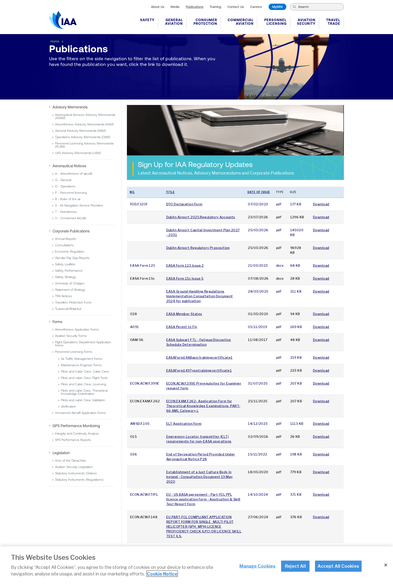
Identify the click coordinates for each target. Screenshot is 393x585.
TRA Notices (63, 296)
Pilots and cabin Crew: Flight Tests (84, 377)
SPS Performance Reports (73, 439)
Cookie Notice (162, 573)
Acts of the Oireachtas (70, 460)
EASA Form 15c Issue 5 (185, 278)
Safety (147, 20)
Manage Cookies (257, 566)
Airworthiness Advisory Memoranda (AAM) (84, 124)
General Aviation (174, 21)
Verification (68, 406)
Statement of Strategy (70, 289)
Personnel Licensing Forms (73, 351)
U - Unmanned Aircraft (70, 218)
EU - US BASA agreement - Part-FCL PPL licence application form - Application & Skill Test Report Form (203, 499)
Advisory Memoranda (70, 107)
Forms (57, 322)
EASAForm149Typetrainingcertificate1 (199, 370)
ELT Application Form (184, 424)
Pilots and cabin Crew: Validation (83, 400)
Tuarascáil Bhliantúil (68, 308)
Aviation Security (306, 21)
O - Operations (65, 186)
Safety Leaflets (65, 264)
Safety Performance (69, 270)
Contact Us (235, 7)
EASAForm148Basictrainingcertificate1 (199, 357)
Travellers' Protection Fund (73, 302)
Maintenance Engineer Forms (81, 365)
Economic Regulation (69, 251)
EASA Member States (184, 314)
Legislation (61, 453)
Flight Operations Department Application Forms (83, 344)
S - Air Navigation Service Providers (79, 205)
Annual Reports (65, 238)
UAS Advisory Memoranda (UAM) (78, 152)
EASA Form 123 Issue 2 (185, 265)
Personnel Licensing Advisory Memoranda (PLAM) (84, 145)
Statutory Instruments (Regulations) (79, 479)
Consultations (64, 245)
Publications (194, 7)
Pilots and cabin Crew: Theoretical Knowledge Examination (84, 392)
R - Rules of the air (68, 199)
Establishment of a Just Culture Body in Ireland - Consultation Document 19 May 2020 (199, 476)
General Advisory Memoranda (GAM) (80, 130)
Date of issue (258, 192)
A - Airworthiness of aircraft (73, 173)
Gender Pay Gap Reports (72, 257)
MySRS (277, 7)
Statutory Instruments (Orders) (76, 473)
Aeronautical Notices (69, 166)
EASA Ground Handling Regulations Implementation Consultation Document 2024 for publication (199, 296)
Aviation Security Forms (71, 335)
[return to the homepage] (63, 20)
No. (132, 192)
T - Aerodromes (66, 211)
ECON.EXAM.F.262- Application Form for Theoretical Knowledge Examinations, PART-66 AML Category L (203, 406)
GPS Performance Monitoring (76, 426)
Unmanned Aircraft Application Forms (80, 412)
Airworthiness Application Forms (77, 329)
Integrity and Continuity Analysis (77, 433)
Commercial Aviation (241, 21)
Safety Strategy (65, 277)
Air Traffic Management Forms (81, 358)
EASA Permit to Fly (181, 327)
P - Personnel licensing (71, 192)
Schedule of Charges (69, 283)
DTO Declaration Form (184, 204)
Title (170, 192)
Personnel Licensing (275, 21)
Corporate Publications (71, 231)
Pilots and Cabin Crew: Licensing (83, 384)
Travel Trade (333, 21)
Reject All (295, 566)
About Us (157, 7)
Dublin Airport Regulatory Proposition (198, 248)
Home (55, 41)
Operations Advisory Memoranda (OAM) (82, 137)
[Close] (386, 565)
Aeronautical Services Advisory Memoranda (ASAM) (85, 116)
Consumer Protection (205, 21)
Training (215, 7)
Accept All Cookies (338, 566)
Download (321, 204)
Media (175, 7)
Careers (256, 7)
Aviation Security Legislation (74, 466)
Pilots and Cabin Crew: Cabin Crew (85, 371)
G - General (63, 180)
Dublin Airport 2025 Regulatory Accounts (200, 217)
